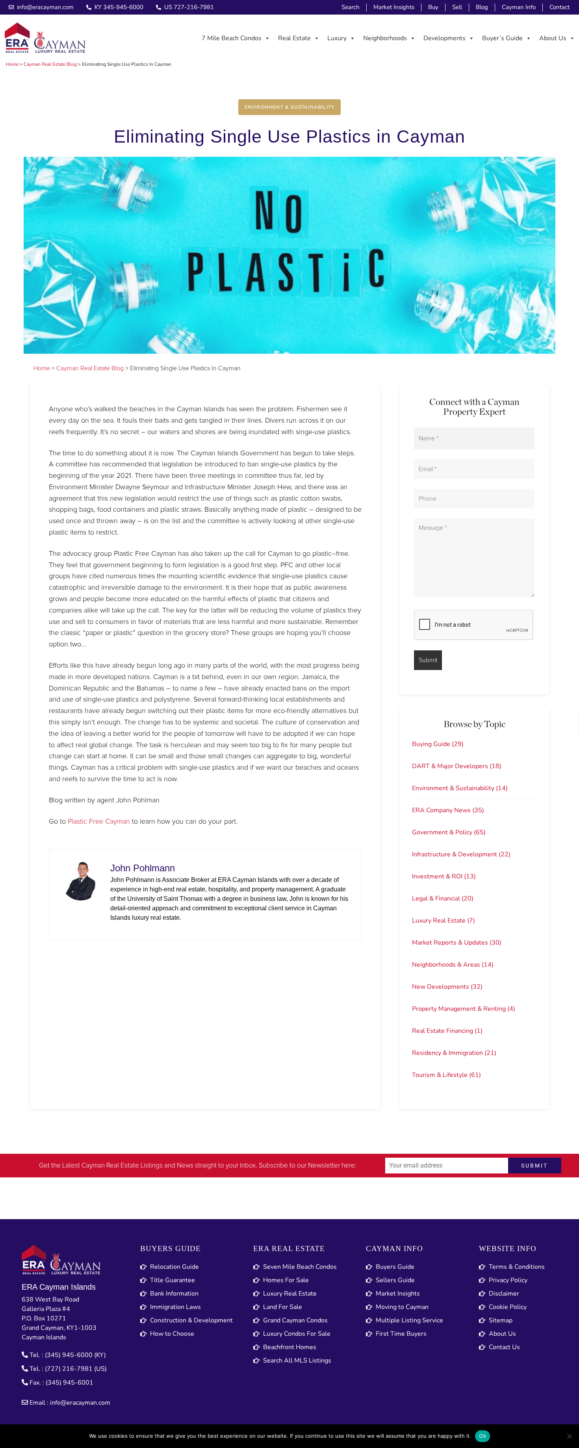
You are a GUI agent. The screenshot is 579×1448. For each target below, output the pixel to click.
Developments (444, 38)
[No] (569, 1436)
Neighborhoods (385, 38)
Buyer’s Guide (502, 38)
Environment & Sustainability (290, 107)
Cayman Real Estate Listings (122, 1165)
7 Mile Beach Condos (232, 38)
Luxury (337, 38)
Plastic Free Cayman (99, 821)
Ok (482, 1436)
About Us (552, 38)
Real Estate (294, 38)
